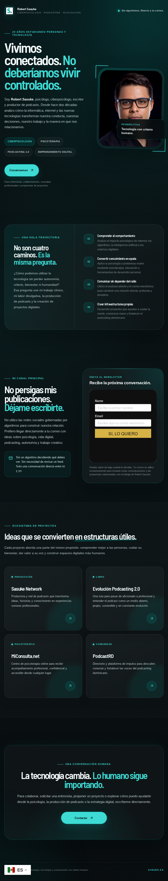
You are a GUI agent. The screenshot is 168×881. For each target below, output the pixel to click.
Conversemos (18, 170)
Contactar (81, 818)
